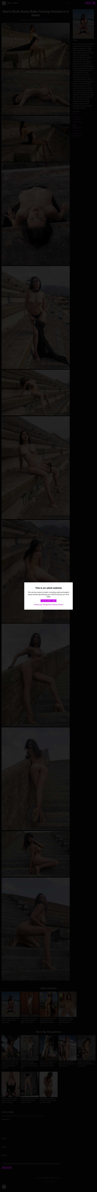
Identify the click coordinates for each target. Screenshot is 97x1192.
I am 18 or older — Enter (48, 600)
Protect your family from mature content (48, 605)
